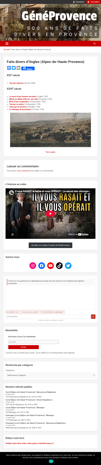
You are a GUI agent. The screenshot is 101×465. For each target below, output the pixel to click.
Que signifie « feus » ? (13, 312)
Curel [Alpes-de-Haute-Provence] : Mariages (25, 407)
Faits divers (50, 152)
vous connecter (23, 171)
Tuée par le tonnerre (18, 107)
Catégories (10, 370)
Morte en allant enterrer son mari (23, 99)
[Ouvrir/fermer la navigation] (7, 43)
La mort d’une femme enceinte (22, 96)
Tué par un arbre (16, 104)
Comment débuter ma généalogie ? (53, 312)
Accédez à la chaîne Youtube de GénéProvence (50, 245)
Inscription (95, 2)
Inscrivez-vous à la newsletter (22, 337)
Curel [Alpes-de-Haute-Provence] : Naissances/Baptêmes (31, 392)
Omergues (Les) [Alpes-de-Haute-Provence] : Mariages (30, 415)
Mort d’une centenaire (19, 102)
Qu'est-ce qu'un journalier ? (31, 312)
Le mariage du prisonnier (20, 109)
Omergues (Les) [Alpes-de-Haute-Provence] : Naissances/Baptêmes (36, 423)
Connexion (79, 2)
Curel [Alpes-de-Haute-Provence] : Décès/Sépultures (29, 400)
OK (51, 461)
